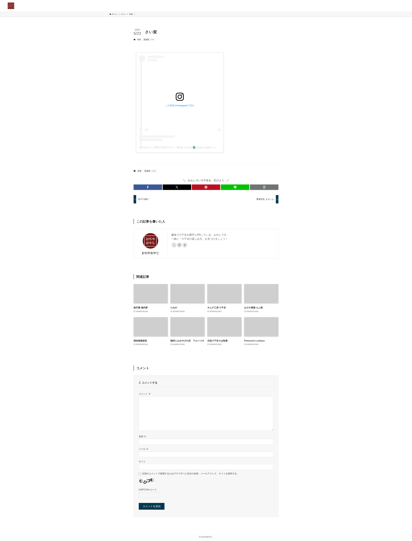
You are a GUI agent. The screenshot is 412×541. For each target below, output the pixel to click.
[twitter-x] (174, 245)
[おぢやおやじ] (11, 6)
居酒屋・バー (149, 39)
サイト (142, 461)
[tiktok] (185, 245)
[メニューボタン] (400, 6)
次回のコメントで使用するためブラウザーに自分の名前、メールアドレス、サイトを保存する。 (190, 473)
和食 (139, 39)
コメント (145, 394)
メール (143, 449)
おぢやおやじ (150, 253)
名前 (142, 436)
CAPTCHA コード (148, 489)
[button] (148, 187)
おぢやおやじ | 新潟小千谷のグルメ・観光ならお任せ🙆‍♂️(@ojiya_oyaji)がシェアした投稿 (183, 147)
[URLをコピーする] (264, 187)
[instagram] (179, 245)
